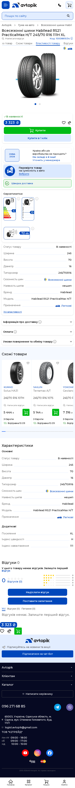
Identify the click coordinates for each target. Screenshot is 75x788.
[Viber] (69, 707)
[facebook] (49, 752)
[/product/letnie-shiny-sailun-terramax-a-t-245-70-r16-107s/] (46, 373)
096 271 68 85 (13, 706)
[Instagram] (37, 752)
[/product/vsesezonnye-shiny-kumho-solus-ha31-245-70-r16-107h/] (17, 373)
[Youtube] (25, 752)
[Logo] (24, 5)
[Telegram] (57, 707)
